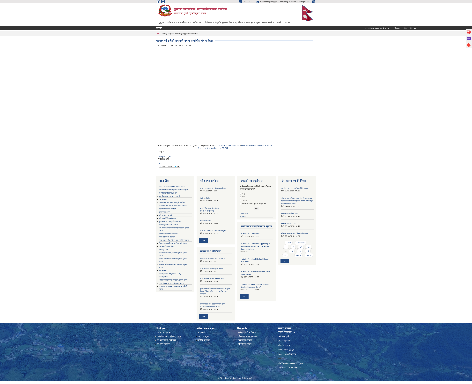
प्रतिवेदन (239, 22)
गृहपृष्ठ (161, 22)
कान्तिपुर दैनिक (163, 250)
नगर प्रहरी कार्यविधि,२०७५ (289, 213)
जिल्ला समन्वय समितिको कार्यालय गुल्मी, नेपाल (173, 243)
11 (309, 247)
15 (308, 251)
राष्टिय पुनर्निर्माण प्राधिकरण (167, 218)
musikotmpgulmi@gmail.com (290, 367)
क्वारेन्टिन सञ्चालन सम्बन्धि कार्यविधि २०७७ (294, 188)
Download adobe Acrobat (227, 145)
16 (285, 255)
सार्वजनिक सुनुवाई (245, 340)
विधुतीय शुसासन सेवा (223, 22)
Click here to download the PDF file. (213, 148)
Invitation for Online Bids (250, 234)
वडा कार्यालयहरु (182, 22)
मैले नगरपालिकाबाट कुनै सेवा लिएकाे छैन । (254, 204)
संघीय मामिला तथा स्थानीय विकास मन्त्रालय (172, 187)
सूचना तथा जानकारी (264, 22)
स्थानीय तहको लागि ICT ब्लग (168, 193)
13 (292, 251)
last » (309, 255)
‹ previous (301, 243)
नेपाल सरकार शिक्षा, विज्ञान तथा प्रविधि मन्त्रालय (174, 240)
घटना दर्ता (201, 332)
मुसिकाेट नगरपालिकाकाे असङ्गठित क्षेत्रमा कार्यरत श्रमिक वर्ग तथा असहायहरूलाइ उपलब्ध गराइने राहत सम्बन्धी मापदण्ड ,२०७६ (297, 200)
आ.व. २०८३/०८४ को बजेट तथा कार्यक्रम (213, 188)
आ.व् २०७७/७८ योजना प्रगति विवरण (211, 269)
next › (298, 255)
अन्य (203, 240)
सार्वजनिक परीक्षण (244, 344)
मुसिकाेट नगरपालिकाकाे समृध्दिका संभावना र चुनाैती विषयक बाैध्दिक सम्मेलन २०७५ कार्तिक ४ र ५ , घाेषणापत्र (215, 291)
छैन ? (243, 197)
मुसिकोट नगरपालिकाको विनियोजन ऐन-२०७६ (295, 233)
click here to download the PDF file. (256, 145)
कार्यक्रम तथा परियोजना (202, 22)
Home (158, 34)
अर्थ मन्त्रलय (163, 270)
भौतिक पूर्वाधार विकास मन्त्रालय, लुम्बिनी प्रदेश (173, 280)
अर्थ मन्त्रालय (163, 199)
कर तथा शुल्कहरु (163, 344)
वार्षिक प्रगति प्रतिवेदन (247, 332)
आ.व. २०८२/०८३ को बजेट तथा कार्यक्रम (213, 231)
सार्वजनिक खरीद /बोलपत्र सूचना (169, 336)
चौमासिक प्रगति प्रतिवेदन (248, 336)
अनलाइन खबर (163, 277)
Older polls (244, 213)
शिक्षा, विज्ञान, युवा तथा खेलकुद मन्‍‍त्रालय (171, 283)
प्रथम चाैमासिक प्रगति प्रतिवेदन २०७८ (212, 279)
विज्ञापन (381, 28)
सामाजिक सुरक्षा (203, 336)
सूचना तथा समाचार (164, 156)
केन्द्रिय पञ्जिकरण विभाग (166, 246)
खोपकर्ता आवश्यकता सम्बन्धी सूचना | (361, 28)
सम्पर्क (287, 22)
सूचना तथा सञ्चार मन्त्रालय (167, 209)
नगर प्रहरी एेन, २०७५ (288, 223)
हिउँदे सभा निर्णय (205, 198)
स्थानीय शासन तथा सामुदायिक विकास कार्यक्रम (173, 190)
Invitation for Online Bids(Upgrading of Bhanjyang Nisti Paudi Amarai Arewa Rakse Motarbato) (255, 246)
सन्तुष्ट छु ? (245, 200)
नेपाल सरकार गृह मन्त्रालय (167, 237)
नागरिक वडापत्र (204, 340)
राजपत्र (249, 22)
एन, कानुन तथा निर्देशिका (166, 340)
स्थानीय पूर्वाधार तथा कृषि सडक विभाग (170, 196)
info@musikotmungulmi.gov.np (290, 363)
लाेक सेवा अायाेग (164, 212)
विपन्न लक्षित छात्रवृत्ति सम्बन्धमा (399, 28)
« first (288, 243)
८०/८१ (160, 164)
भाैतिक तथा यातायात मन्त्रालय (168, 234)
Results (242, 216)
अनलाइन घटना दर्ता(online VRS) (170, 274)
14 (300, 251)
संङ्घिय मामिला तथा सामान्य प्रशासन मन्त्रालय (173, 206)
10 (301, 247)
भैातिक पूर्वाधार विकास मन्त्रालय (168, 225)
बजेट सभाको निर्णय (205, 221)
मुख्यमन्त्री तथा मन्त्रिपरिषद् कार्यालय (170, 221)
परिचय (170, 22)
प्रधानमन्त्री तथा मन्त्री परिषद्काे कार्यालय (172, 203)
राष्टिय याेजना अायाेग (166, 215)
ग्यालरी (278, 22)
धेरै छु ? (244, 193)
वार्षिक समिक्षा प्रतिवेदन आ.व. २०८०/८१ (212, 259)
